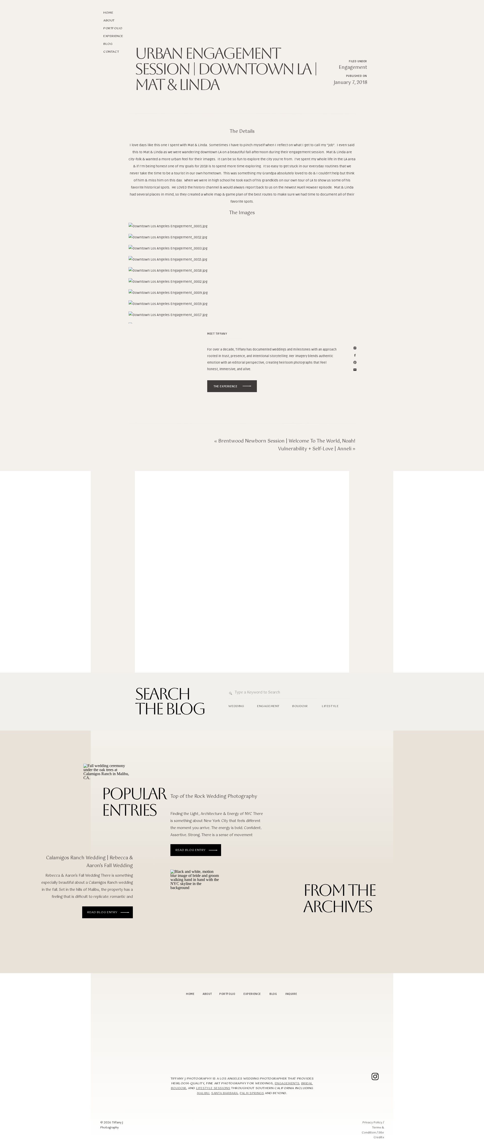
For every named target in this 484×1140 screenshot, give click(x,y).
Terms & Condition (373, 1130)
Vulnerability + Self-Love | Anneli (314, 449)
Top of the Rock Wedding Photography (213, 796)
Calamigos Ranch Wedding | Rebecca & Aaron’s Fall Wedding (89, 862)
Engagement (353, 67)
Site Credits (379, 1135)
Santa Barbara (224, 1093)
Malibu (203, 1093)
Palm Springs (252, 1093)
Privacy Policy (372, 1122)
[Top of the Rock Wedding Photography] (195, 905)
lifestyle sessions (213, 1088)
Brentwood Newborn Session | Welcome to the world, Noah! (286, 441)
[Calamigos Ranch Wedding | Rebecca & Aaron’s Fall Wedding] (125, 912)
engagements (287, 1083)
